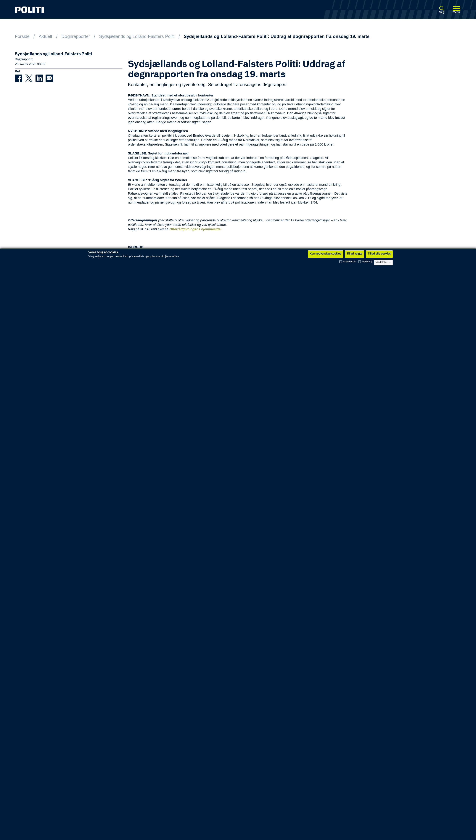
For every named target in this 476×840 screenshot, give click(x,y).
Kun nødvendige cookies (325, 254)
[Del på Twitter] (30, 78)
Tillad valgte (354, 254)
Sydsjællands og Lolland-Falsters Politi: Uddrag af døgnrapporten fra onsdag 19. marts (276, 36)
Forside (22, 36)
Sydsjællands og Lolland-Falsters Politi (137, 36)
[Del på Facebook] (20, 78)
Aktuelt (45, 36)
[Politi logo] (106, 10)
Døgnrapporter (75, 36)
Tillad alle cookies (379, 254)
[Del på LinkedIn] (40, 78)
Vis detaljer (381, 262)
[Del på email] (50, 78)
